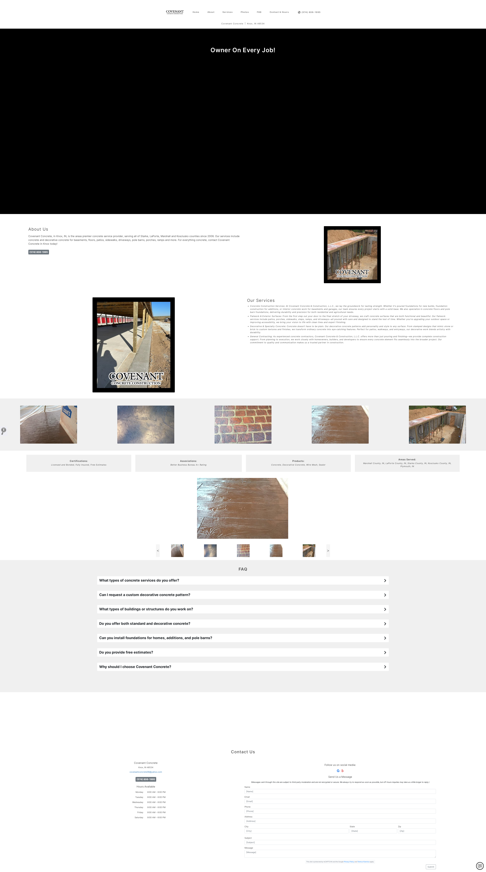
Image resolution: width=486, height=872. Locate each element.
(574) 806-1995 (311, 12)
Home (196, 12)
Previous (158, 550)
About (211, 12)
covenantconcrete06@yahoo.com (146, 772)
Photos (245, 12)
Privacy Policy (349, 862)
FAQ (259, 12)
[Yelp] (342, 771)
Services (227, 12)
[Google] (338, 771)
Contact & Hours (279, 12)
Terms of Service (363, 862)
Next (328, 550)
